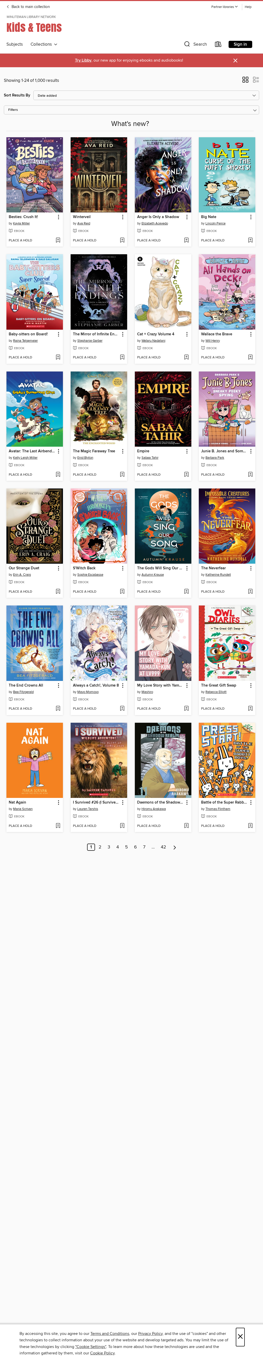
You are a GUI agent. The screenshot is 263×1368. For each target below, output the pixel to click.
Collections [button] (42, 44)
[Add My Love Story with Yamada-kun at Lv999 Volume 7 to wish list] (186, 709)
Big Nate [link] (208, 217)
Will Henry (212, 341)
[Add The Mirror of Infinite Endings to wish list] (122, 357)
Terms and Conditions (109, 1333)
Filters (13, 110)
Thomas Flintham (217, 809)
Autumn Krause (153, 575)
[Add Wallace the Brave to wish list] (250, 357)
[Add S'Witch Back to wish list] (122, 592)
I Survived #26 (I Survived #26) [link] (96, 802)
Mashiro (147, 692)
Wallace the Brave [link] (216, 334)
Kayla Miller (21, 223)
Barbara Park (214, 458)
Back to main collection (30, 7)
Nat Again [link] (17, 802)
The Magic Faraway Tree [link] (94, 451)
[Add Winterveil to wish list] (122, 240)
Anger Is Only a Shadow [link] (158, 217)
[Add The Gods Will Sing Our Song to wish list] (186, 592)
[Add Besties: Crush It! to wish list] (58, 240)
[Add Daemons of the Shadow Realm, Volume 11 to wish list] (186, 826)
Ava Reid (83, 223)
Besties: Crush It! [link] (23, 217)
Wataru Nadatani (153, 341)
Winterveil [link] (82, 217)
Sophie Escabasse (90, 575)
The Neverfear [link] (213, 568)
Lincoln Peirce (215, 223)
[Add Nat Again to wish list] (58, 826)
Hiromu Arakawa (154, 809)
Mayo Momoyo (88, 692)
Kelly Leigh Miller (25, 458)
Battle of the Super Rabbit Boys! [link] (224, 802)
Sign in (240, 44)
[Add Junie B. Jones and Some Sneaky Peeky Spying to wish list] (250, 475)
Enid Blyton (85, 458)
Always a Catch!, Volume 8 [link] (96, 685)
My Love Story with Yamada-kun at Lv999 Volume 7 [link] (160, 685)
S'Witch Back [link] (84, 568)
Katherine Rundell (218, 575)
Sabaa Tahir (150, 458)
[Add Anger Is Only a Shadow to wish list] (186, 240)
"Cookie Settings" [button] (90, 1346)
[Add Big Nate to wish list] (250, 240)
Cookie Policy (102, 1353)
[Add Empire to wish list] (186, 475)
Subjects (14, 44)
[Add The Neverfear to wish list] (250, 592)
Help (248, 7)
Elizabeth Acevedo (155, 223)
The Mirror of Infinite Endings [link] (96, 334)
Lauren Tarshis (87, 809)
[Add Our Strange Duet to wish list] (58, 592)
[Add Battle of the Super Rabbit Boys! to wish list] (250, 826)
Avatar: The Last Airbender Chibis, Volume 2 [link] (32, 451)
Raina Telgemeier (25, 341)
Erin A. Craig (22, 575)
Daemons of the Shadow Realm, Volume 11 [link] (160, 802)
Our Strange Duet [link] (24, 568)
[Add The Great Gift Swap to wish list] (250, 709)
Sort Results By (17, 95)
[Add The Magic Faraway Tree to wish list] (122, 475)
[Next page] (175, 847)
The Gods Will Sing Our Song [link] (160, 568)
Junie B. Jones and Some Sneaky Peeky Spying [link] (224, 451)
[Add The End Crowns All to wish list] (58, 709)
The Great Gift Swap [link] (218, 685)
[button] (224, 7)
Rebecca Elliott (216, 692)
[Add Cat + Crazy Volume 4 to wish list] (186, 357)
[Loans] (218, 45)
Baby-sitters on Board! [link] (28, 334)
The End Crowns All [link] (26, 685)
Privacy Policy (150, 1333)
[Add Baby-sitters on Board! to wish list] (58, 357)
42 (163, 847)
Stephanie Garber (89, 341)
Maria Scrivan (23, 809)
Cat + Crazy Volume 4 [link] (155, 334)
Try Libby (83, 60)
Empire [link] (143, 451)
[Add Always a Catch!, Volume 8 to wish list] (122, 709)
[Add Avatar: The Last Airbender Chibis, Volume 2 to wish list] (58, 475)
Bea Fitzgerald (23, 692)
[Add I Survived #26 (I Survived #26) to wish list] (122, 826)
